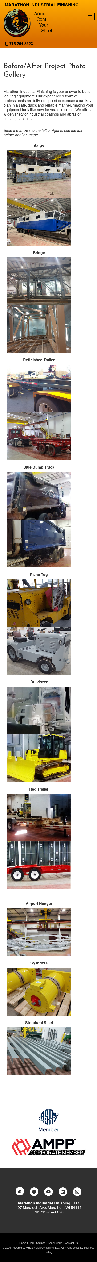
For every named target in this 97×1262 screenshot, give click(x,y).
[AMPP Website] (49, 1146)
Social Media (55, 1242)
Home (22, 1242)
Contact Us (71, 1242)
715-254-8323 (21, 43)
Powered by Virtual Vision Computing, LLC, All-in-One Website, (47, 1247)
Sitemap (40, 1242)
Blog (31, 1242)
